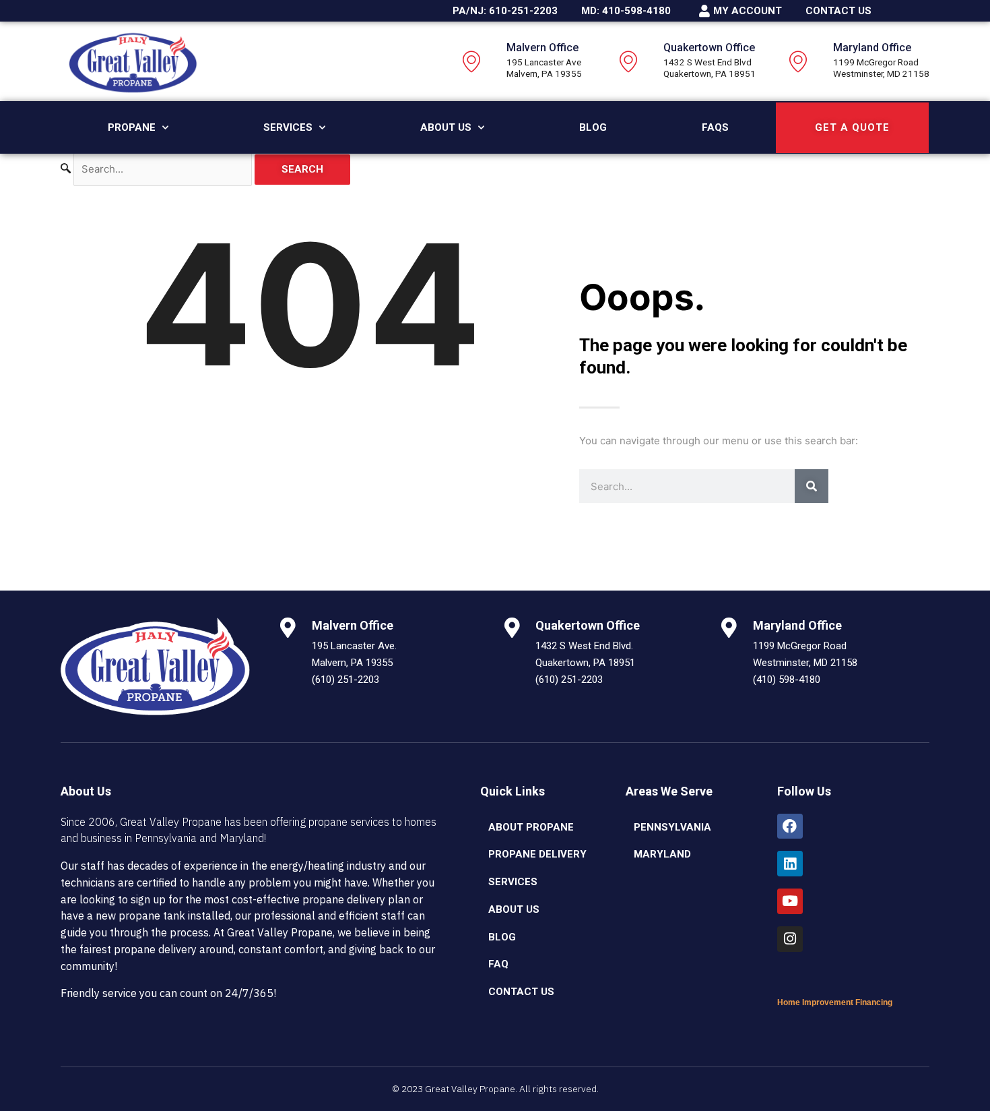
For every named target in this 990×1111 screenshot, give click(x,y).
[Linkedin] (790, 863)
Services (287, 127)
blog (502, 937)
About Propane (531, 827)
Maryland (662, 854)
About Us (445, 127)
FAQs (715, 127)
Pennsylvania (672, 827)
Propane (132, 127)
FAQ (498, 964)
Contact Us (521, 992)
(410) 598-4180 (786, 679)
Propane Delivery (537, 854)
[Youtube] (790, 901)
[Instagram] (790, 939)
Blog (593, 127)
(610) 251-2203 (345, 679)
